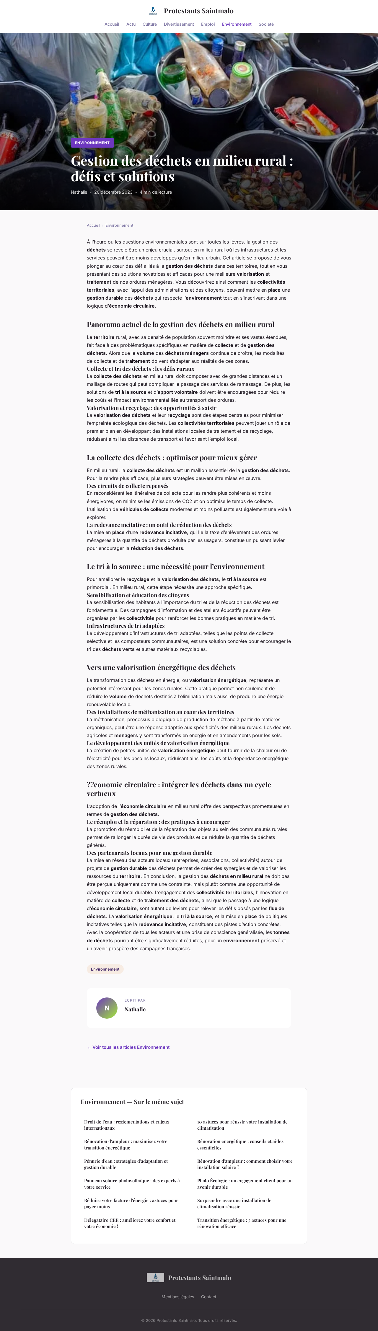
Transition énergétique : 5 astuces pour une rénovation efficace (241, 1223)
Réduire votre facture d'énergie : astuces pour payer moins (131, 1203)
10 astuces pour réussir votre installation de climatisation (242, 1125)
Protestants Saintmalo (199, 10)
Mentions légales (178, 1296)
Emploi (208, 23)
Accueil (112, 23)
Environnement (237, 23)
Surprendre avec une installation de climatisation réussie (234, 1203)
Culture (150, 23)
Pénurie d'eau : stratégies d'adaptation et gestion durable (126, 1164)
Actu (131, 23)
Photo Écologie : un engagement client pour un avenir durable (245, 1184)
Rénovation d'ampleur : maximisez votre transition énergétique (125, 1144)
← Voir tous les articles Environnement (128, 1047)
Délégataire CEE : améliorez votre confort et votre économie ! (129, 1223)
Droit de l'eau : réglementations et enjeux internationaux (126, 1125)
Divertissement (179, 23)
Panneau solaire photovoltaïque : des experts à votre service (132, 1184)
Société (266, 23)
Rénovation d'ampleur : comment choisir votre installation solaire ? (245, 1164)
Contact (208, 1296)
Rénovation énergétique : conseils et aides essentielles (240, 1144)
